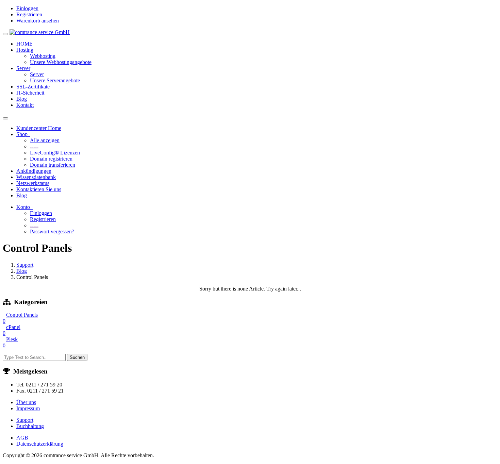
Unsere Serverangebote (55, 80)
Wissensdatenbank (36, 177)
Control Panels (20, 318)
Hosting (24, 50)
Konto (24, 207)
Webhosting (42, 56)
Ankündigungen (33, 171)
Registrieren (29, 14)
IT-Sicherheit (30, 93)
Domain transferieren (52, 165)
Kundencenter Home (38, 128)
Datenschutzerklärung (39, 444)
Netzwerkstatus (32, 183)
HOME (24, 44)
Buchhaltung (30, 426)
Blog (21, 99)
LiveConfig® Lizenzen (55, 152)
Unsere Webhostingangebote (60, 62)
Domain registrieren (51, 159)
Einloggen (27, 8)
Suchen (77, 357)
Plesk (10, 342)
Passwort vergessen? (52, 231)
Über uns (26, 402)
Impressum (28, 408)
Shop (23, 134)
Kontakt (25, 105)
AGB (22, 438)
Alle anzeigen (45, 140)
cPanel (11, 330)
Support (24, 265)
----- (34, 146)
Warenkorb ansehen (37, 20)
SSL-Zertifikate (33, 86)
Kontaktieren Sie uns (38, 189)
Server (23, 68)
